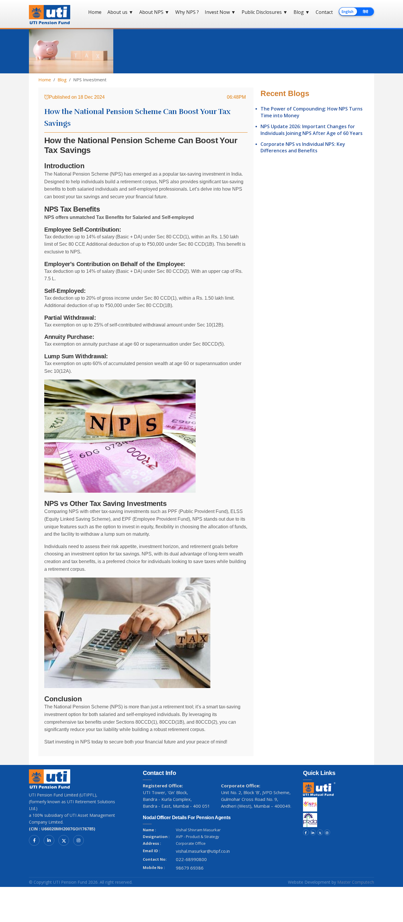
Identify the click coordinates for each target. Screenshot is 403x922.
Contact (324, 12)
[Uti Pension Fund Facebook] (34, 840)
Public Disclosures (265, 12)
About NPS (154, 12)
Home (94, 12)
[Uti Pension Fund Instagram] (78, 840)
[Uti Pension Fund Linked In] (49, 840)
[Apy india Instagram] (327, 832)
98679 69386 (190, 868)
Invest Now (220, 12)
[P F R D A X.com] (320, 832)
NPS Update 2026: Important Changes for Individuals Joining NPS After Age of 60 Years (312, 129)
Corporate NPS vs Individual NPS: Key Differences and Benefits (303, 147)
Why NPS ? (187, 12)
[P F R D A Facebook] (306, 832)
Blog (302, 12)
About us (120, 12)
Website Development (309, 882)
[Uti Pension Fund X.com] (63, 840)
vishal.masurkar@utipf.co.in (203, 851)
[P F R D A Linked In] (313, 832)
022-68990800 (191, 859)
